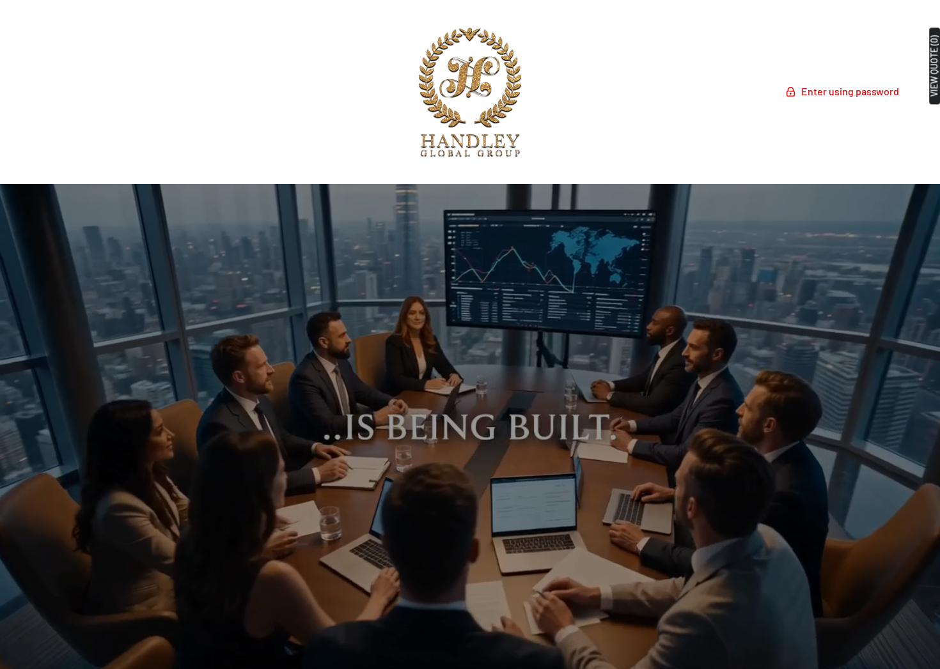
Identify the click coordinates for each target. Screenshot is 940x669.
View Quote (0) (934, 65)
